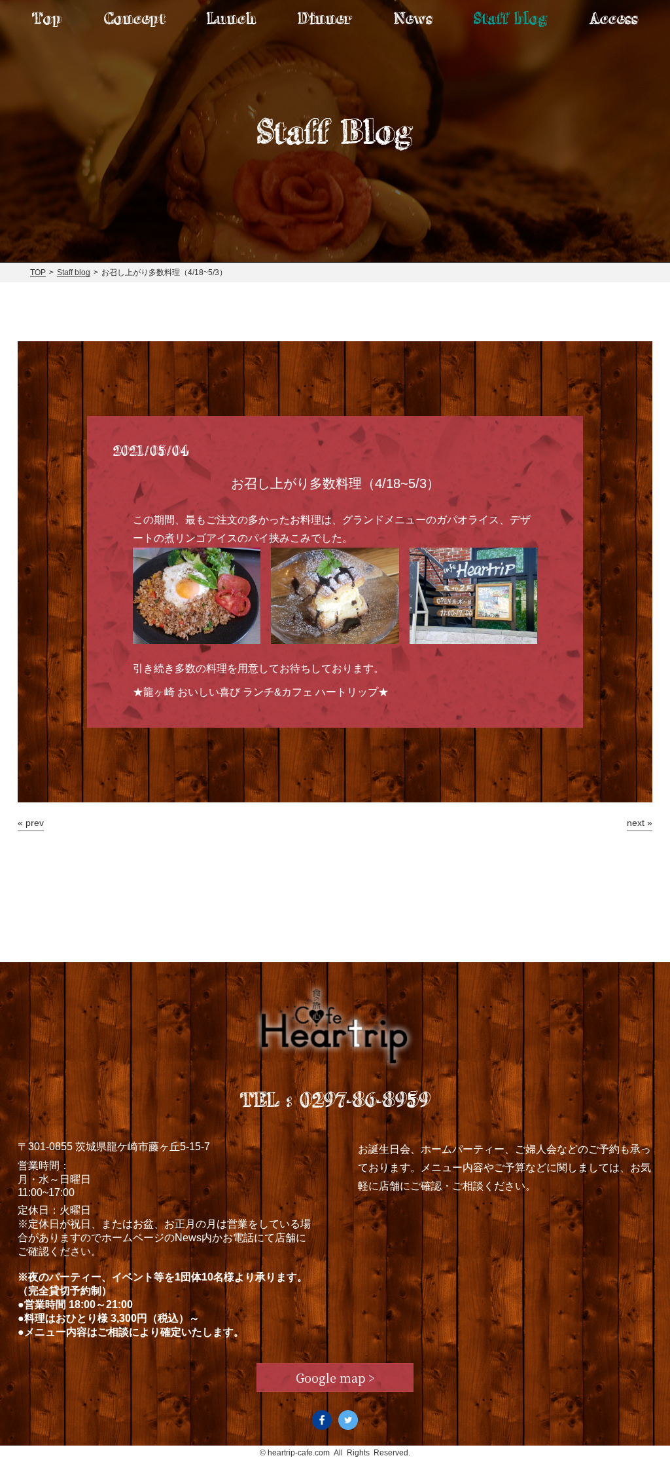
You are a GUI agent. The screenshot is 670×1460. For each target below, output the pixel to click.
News (413, 18)
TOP (38, 272)
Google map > (335, 1377)
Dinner (325, 18)
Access (614, 18)
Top (47, 18)
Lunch (231, 18)
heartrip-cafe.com (299, 1452)
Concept (135, 18)
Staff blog (511, 18)
